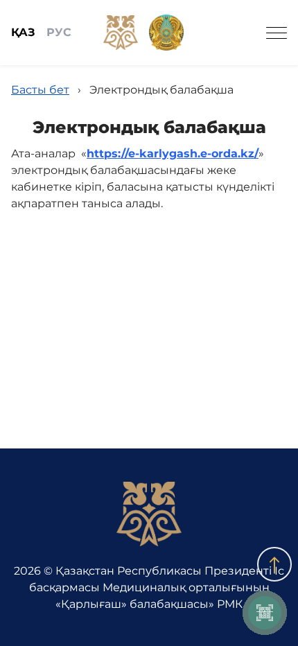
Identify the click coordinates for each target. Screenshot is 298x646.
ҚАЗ (23, 32)
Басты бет (40, 89)
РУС (58, 32)
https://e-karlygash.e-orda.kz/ (172, 153)
